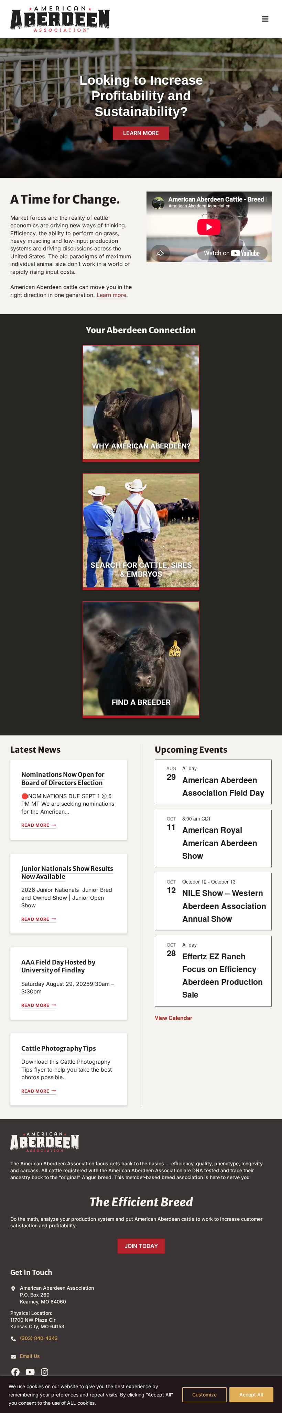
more (118, 294)
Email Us (30, 1356)
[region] (141, 1394)
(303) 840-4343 (39, 1338)
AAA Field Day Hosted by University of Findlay (58, 966)
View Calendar (173, 1018)
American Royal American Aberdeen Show (219, 842)
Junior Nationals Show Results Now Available (67, 872)
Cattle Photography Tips (58, 1048)
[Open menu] (265, 18)
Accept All (251, 1394)
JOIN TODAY (141, 1245)
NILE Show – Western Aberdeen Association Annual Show (224, 905)
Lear (102, 294)
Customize (204, 1394)
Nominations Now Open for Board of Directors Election (63, 778)
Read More (37, 826)
